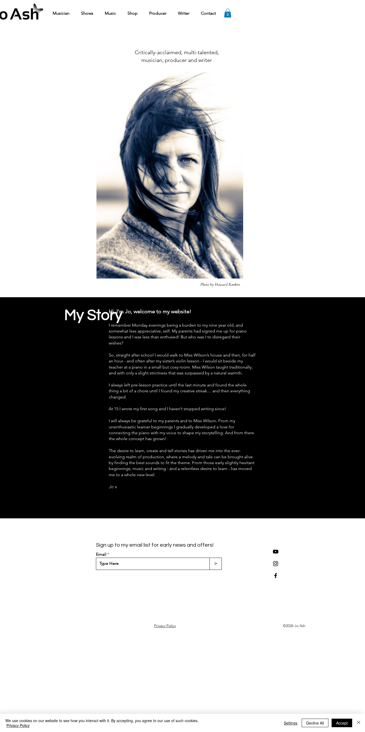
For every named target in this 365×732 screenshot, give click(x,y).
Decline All (315, 723)
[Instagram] (275, 563)
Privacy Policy (18, 725)
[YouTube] (275, 551)
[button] (227, 13)
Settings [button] (290, 723)
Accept (342, 723)
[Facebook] (275, 575)
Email (101, 554)
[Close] (358, 723)
